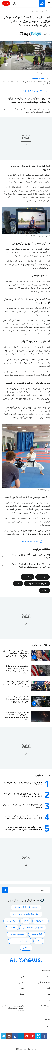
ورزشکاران (42, 576)
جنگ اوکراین (40, 921)
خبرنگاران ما (45, 1005)
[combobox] (26, 890)
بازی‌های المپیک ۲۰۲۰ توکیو (36, 583)
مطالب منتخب (41, 645)
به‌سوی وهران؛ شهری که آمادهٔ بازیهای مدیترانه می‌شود (30, 556)
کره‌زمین (21, 982)
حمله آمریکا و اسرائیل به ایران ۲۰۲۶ (26, 914)
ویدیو (47, 1000)
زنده (6, 3)
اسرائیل (26, 947)
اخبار (43, 11)
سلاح (39, 941)
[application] (26, 55)
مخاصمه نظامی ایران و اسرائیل (26, 907)
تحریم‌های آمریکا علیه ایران (33, 927)
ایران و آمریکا (37, 934)
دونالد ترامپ (11, 921)
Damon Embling (38, 78)
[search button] (5, 890)
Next (48, 988)
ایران (26, 921)
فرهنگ (22, 994)
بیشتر (48, 1026)
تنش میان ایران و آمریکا (20, 941)
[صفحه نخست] (49, 11)
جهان (37, 11)
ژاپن (31, 11)
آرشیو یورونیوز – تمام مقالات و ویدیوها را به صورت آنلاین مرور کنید (13, 1008)
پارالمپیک (27, 576)
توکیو (44, 590)
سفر (48, 994)
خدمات (47, 1019)
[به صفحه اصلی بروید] (42, 3)
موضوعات (46, 970)
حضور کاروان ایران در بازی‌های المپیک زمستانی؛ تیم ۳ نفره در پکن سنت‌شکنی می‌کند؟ (30, 566)
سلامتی (21, 988)
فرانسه (12, 927)
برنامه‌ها (21, 1000)
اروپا (48, 976)
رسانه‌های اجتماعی (17, 934)
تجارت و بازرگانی (44, 982)
